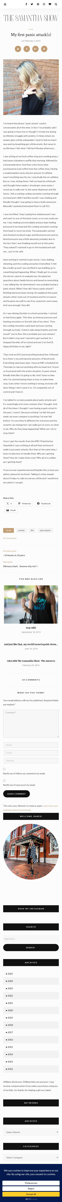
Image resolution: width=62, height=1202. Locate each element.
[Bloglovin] (49, 4)
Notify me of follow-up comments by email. (24, 773)
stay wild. (31, 627)
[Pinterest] (37, 4)
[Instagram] (43, 4)
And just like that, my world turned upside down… (31, 644)
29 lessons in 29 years (15, 555)
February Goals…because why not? (20, 566)
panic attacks (45, 530)
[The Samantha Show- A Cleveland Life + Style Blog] (31, 17)
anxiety (21, 530)
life (31, 29)
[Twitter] (31, 4)
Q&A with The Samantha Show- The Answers (31, 661)
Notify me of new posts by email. (19, 785)
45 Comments (9, 538)
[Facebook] (25, 4)
